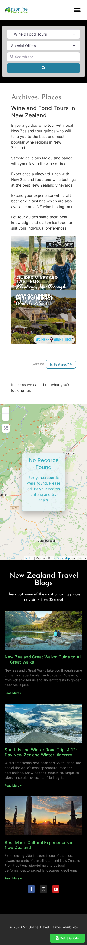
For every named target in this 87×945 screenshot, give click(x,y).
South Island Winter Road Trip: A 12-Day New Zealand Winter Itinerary (41, 752)
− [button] (5, 417)
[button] (77, 10)
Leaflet (29, 558)
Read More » (13, 693)
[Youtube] (55, 889)
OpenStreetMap (60, 558)
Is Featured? (60, 364)
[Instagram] (43, 889)
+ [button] (5, 410)
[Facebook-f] (31, 889)
